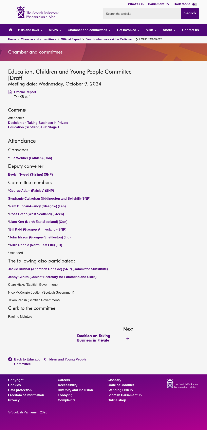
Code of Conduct (121, 385)
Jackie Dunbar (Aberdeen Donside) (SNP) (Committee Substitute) (58, 269)
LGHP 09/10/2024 (150, 39)
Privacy (14, 400)
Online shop (117, 400)
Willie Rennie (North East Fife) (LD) (35, 245)
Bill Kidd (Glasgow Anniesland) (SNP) (37, 229)
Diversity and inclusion (75, 390)
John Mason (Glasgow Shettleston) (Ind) (40, 237)
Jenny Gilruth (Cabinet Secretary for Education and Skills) (52, 277)
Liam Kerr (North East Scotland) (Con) (38, 221)
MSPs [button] (54, 30)
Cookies (14, 385)
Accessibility (67, 385)
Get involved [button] (127, 30)
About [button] (168, 30)
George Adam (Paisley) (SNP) (31, 190)
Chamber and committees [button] (88, 30)
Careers (64, 380)
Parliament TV (159, 4)
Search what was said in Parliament (110, 39)
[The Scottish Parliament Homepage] (10, 30)
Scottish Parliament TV (125, 395)
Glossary (114, 380)
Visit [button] (150, 30)
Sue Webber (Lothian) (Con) (30, 158)
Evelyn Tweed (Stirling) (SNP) (30, 174)
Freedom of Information (26, 395)
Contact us (190, 30)
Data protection (20, 390)
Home (12, 39)
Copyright (15, 380)
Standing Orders (120, 390)
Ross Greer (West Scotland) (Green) (36, 214)
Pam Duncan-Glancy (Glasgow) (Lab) (37, 206)
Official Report (71, 39)
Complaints (66, 400)
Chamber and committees (38, 39)
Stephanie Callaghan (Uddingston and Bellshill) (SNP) (49, 198)
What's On (136, 4)
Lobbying (65, 395)
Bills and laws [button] (29, 30)
